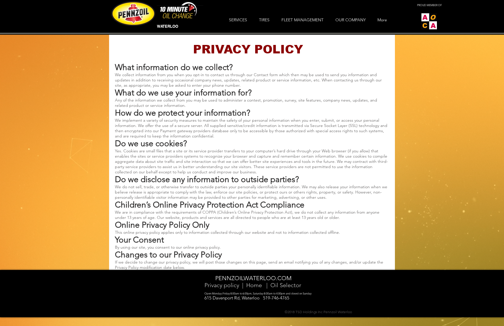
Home (254, 285)
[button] (240, 20)
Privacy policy (221, 285)
